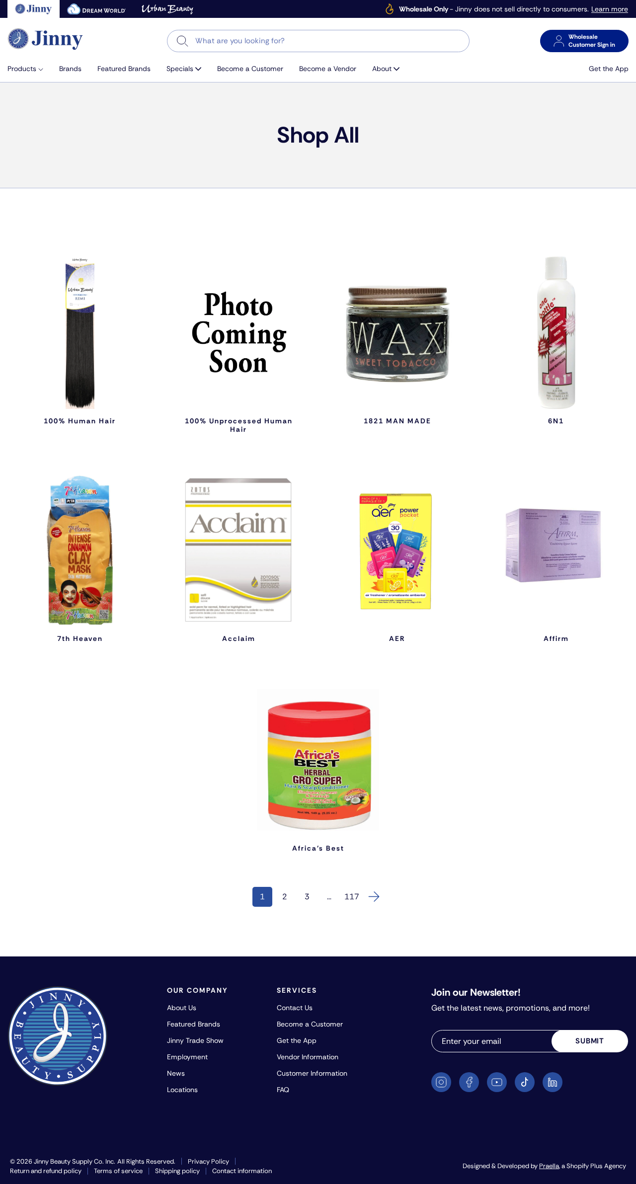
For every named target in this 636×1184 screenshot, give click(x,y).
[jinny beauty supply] (33, 9)
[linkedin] (552, 1082)
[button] (29, 69)
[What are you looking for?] (182, 41)
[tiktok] (525, 1082)
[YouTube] (497, 1082)
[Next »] (374, 897)
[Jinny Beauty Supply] (45, 39)
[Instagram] (441, 1082)
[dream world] (96, 9)
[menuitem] (29, 69)
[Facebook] (469, 1082)
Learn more (609, 9)
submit (589, 1041)
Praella (549, 1166)
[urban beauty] (167, 9)
